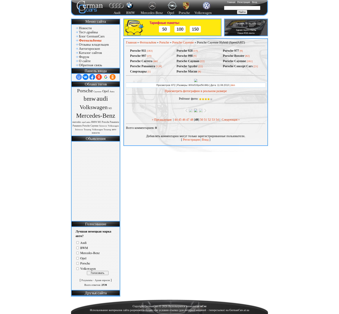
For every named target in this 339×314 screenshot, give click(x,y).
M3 (110, 108)
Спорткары (138, 71)
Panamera (77, 125)
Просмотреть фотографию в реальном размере (196, 91)
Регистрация (243, 2)
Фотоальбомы (90, 40)
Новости (85, 28)
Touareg (87, 129)
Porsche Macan (187, 71)
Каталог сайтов (90, 53)
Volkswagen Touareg (101, 129)
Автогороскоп (89, 49)
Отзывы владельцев (94, 44)
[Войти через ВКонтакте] (85, 77)
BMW (130, 12)
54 (217, 119)
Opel (170, 12)
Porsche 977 (231, 50)
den (233, 85)
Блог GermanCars (92, 36)
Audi (114, 12)
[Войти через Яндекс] (99, 77)
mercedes (76, 122)
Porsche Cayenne (90, 125)
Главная (231, 2)
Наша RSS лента (246, 33)
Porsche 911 (138, 50)
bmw (90, 98)
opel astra (86, 122)
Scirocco (103, 126)
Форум (84, 57)
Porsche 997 (138, 55)
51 (205, 119)
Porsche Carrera (141, 61)
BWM (84, 248)
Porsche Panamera (110, 122)
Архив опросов (102, 280)
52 (209, 119)
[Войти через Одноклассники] (113, 77)
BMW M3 (96, 122)
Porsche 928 (185, 50)
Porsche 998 (185, 55)
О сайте (85, 61)
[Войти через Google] (106, 77)
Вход (254, 2)
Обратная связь (90, 65)
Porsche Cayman (188, 61)
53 (213, 119)
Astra (112, 91)
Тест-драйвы (88, 32)
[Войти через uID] (79, 77)
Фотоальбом (148, 42)
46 (183, 119)
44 (176, 119)
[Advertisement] (95, 181)
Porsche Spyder (187, 66)
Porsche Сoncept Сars (238, 66)
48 (191, 119)
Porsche (184, 12)
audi (102, 98)
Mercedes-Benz (151, 12)
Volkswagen (203, 12)
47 (187, 119)
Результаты (86, 280)
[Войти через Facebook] (92, 77)
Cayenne (97, 91)
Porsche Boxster (233, 55)
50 (201, 119)
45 (179, 119)
